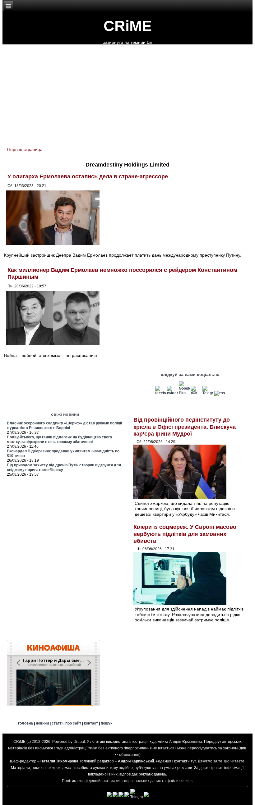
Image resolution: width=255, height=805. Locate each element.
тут (193, 761)
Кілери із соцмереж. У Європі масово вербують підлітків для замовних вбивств (184, 534)
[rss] (219, 393)
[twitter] (172, 393)
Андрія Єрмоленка (185, 741)
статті (57, 723)
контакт (91, 723)
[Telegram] (207, 393)
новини (42, 723)
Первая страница (25, 149)
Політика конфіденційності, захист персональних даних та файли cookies (127, 781)
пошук (106, 723)
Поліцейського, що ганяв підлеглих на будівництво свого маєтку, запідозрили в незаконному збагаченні (59, 439)
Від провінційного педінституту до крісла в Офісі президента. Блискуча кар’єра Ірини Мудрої (184, 427)
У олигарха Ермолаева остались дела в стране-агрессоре (87, 176)
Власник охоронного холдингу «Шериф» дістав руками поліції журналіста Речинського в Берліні (64, 425)
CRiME (128, 26)
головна (25, 723)
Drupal (79, 741)
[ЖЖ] (196, 393)
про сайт (73, 723)
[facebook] (160, 393)
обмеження (129, 754)
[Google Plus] (184, 393)
